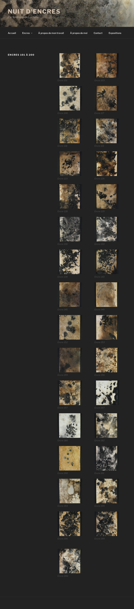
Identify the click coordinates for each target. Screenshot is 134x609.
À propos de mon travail (51, 33)
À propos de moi (78, 33)
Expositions (115, 33)
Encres (26, 33)
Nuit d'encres (34, 11)
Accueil (12, 33)
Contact (98, 33)
